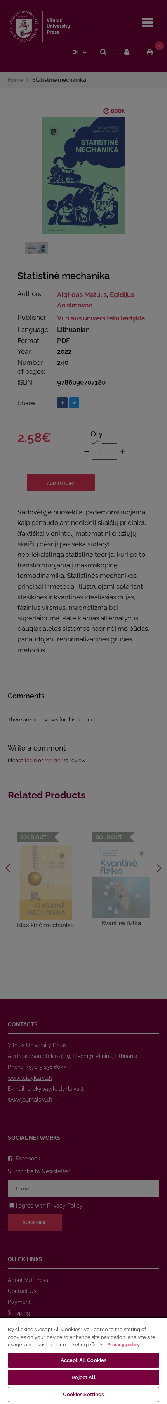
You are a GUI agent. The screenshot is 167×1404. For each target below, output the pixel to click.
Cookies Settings (83, 1394)
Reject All (83, 1377)
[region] (83, 1360)
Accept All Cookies (83, 1360)
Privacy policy (123, 1344)
